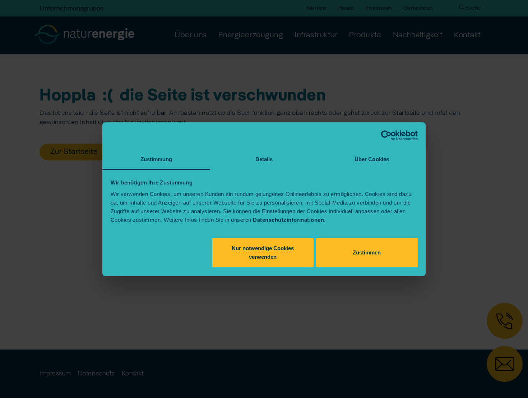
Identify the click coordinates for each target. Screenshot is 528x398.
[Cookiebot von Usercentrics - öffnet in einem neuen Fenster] (386, 135)
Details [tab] (264, 159)
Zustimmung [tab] (156, 159)
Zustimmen (367, 252)
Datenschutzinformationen (288, 220)
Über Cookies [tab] (372, 159)
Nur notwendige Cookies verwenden (263, 252)
